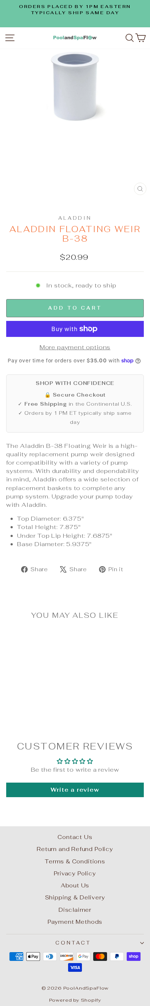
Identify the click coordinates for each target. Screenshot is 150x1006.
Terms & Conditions (75, 861)
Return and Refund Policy (75, 849)
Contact (73, 943)
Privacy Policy (75, 873)
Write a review (75, 790)
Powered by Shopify (75, 1000)
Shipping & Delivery (75, 897)
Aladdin (75, 218)
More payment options (75, 347)
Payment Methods (75, 921)
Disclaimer (75, 909)
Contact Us (75, 837)
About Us (75, 885)
